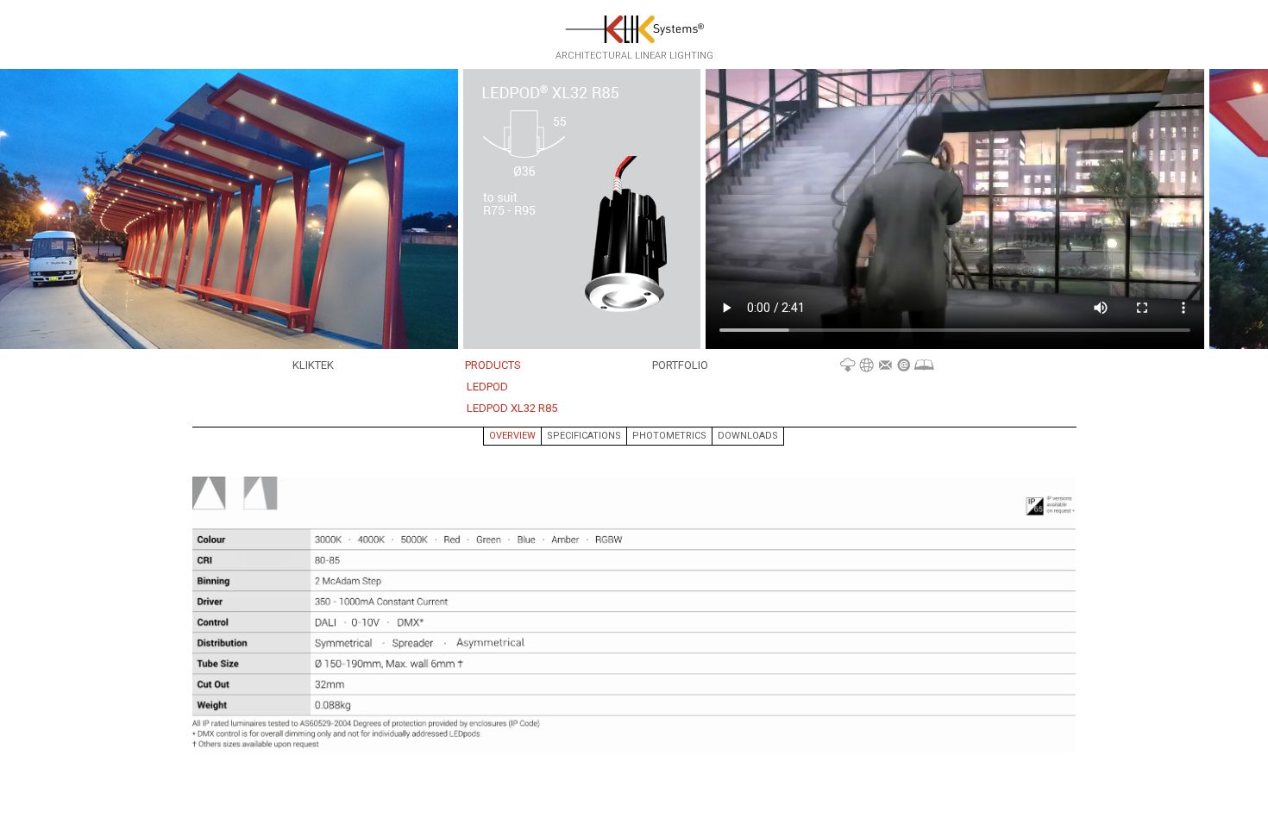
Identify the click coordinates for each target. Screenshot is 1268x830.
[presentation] (512, 436)
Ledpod (487, 386)
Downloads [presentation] (748, 435)
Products (493, 365)
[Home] (634, 28)
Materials (887, 365)
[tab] (512, 436)
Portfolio (680, 365)
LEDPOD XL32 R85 (512, 408)
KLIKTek (313, 365)
